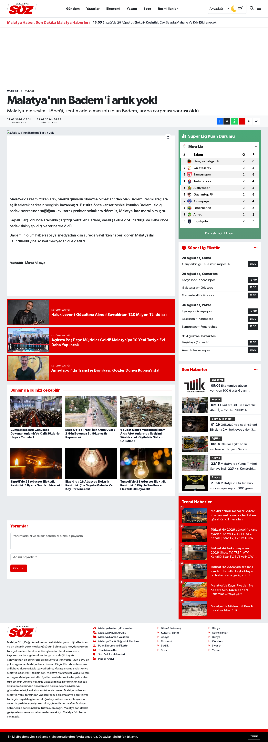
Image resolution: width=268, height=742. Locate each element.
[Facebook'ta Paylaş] (220, 121)
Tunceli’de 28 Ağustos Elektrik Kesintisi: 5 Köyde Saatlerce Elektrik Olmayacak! (143, 485)
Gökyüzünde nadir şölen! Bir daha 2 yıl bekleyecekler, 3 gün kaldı (233, 427)
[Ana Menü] (257, 9)
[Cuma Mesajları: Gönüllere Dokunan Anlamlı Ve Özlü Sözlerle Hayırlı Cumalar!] (36, 411)
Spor (147, 8)
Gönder (19, 568)
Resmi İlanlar (168, 8)
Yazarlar (93, 8)
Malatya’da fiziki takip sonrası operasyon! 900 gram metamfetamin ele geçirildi (231, 486)
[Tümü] (256, 369)
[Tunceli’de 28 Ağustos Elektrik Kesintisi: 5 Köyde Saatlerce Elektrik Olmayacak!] (146, 463)
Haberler (13, 90)
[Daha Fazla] (242, 121)
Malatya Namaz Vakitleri (113, 637)
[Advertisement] (134, 58)
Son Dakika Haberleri (111, 654)
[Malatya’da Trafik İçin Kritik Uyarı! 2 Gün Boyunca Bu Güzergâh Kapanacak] (91, 411)
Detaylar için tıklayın (219, 233)
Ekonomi (113, 8)
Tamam (254, 736)
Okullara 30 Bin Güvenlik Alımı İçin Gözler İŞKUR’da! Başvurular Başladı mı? (232, 408)
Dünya (216, 628)
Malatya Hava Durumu (112, 632)
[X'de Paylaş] (226, 121)
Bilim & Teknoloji (222, 419)
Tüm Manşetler (108, 650)
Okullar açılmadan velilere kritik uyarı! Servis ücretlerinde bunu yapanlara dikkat (231, 447)
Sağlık (165, 645)
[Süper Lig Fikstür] (256, 248)
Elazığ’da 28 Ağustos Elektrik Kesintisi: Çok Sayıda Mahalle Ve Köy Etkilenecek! (155, 21)
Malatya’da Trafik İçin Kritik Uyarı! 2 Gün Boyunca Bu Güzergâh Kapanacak (90, 433)
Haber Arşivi (106, 658)
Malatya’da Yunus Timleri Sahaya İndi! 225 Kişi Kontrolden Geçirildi (233, 466)
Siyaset (217, 645)
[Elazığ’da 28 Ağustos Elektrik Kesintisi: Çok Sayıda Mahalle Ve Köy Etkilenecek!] (91, 463)
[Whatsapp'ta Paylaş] (234, 121)
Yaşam (132, 8)
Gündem (73, 8)
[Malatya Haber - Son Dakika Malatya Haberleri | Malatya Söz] (21, 8)
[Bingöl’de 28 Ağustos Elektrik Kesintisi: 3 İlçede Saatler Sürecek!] (36, 463)
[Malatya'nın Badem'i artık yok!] (91, 132)
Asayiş (216, 458)
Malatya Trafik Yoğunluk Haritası (118, 641)
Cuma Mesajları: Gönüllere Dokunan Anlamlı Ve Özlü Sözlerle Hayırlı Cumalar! (35, 433)
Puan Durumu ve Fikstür (113, 645)
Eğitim (216, 438)
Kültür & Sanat (170, 632)
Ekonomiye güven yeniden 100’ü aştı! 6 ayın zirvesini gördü (228, 388)
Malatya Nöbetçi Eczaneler (115, 628)
